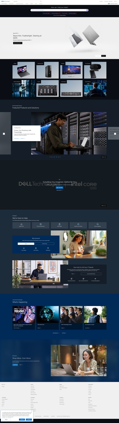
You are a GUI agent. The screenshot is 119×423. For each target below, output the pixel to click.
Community (90, 386)
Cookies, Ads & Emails (38, 416)
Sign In (26, 243)
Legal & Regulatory (46, 416)
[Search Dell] (40, 1)
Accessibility (53, 416)
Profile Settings (33, 389)
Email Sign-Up (90, 404)
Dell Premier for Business (114, 3)
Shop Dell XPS (59, 190)
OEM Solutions (62, 402)
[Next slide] (100, 56)
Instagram (89, 392)
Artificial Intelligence (17, 81)
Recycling (32, 407)
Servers (39, 81)
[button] (101, 1)
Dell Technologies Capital (34, 402)
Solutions (3, 402)
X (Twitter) (89, 389)
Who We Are (32, 399)
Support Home (62, 386)
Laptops (15, 63)
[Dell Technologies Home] (5, 1)
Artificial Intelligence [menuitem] (4, 3)
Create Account (44, 243)
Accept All (28, 419)
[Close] (32, 411)
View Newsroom (41, 324)
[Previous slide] (96, 56)
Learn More (112, 137)
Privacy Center (90, 407)
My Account (32, 386)
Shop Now (15, 42)
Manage (6, 419)
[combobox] (27, 1)
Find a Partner (62, 399)
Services (3, 404)
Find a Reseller (62, 400)
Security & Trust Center (91, 409)
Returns (61, 389)
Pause (103, 205)
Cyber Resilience (88, 81)
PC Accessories (87, 63)
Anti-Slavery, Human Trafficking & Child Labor (63, 416)
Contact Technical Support (63, 387)
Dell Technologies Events (66, 324)
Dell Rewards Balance (34, 394)
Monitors (62, 63)
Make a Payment (33, 392)
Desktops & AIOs (40, 63)
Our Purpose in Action (89, 324)
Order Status (32, 387)
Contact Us (90, 387)
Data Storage (63, 81)
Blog (89, 399)
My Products (32, 391)
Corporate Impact (33, 409)
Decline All (21, 419)
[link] (106, 1)
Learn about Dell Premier (91, 273)
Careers (32, 400)
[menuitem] (11, 4)
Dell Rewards (90, 400)
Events (89, 402)
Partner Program (62, 404)
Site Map (3, 386)
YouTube (89, 394)
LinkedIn (89, 391)
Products (3, 400)
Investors (32, 404)
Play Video (60, 187)
